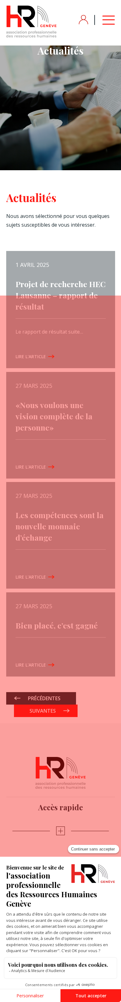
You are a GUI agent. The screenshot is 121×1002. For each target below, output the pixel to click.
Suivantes (42, 710)
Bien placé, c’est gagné (57, 625)
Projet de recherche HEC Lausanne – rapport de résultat (60, 295)
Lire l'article (31, 356)
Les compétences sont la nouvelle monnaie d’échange (60, 526)
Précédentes (44, 698)
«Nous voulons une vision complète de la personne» (54, 416)
